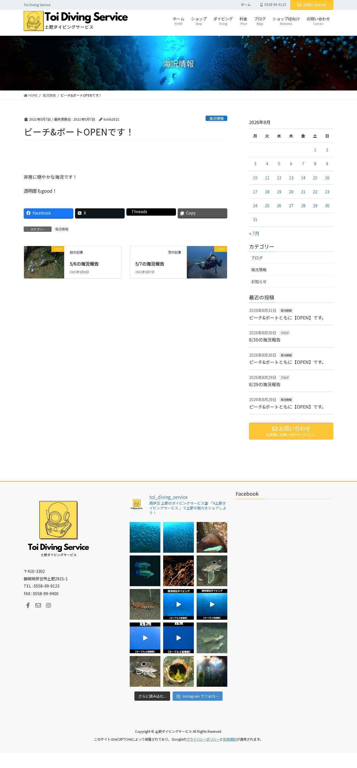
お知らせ (259, 281)
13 (291, 177)
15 (315, 177)
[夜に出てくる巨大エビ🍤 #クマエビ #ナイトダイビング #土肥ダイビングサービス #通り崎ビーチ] (145, 604)
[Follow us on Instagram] (48, 605)
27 (291, 205)
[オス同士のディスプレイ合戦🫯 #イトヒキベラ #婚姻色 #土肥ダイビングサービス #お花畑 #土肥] (145, 570)
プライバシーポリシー (203, 739)
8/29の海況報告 (265, 384)
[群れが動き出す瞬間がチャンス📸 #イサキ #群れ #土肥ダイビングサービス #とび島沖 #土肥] (178, 537)
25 (267, 205)
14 (303, 177)
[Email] (38, 605)
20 (291, 191)
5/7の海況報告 (149, 263)
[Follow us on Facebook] (28, 605)
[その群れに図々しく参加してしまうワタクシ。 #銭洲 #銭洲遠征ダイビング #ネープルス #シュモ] (178, 604)
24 (255, 205)
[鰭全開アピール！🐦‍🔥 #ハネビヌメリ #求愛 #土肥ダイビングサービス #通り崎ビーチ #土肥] (212, 637)
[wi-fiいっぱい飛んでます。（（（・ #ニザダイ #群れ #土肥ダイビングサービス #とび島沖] (145, 537)
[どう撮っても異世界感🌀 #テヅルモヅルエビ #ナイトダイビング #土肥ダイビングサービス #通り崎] (178, 570)
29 (315, 205)
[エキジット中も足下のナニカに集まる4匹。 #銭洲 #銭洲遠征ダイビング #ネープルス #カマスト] (145, 637)
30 (327, 205)
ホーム (246, 4)
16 (327, 177)
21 (303, 191)
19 (279, 191)
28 (303, 205)
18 (267, 191)
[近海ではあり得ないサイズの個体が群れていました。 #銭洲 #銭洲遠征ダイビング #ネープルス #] (212, 604)
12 (279, 177)
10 (255, 177)
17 (255, 191)
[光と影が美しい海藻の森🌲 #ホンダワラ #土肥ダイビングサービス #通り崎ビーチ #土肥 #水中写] (212, 671)
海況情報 (216, 118)
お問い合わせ (314, 5)
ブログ (257, 258)
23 (327, 191)
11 (267, 177)
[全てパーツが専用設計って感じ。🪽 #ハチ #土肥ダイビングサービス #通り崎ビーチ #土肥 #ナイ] (145, 671)
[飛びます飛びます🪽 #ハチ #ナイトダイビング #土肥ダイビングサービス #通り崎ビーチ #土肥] (212, 570)
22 (315, 191)
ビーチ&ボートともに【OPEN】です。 (287, 317)
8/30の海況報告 (265, 339)
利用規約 (230, 739)
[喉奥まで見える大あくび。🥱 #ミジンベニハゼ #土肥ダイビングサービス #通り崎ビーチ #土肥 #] (178, 671)
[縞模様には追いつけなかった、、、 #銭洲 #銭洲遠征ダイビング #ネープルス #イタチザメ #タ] (178, 637)
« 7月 (254, 233)
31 (255, 219)
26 (279, 205)
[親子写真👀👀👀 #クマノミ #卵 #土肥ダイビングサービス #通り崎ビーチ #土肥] (212, 537)
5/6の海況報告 (84, 263)
